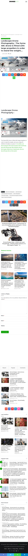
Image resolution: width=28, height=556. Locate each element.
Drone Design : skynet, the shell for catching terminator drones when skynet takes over (17, 495)
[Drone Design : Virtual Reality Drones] (5, 402)
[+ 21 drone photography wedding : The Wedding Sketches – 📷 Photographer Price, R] (5, 380)
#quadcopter (16, 149)
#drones (22, 149)
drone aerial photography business (16, 195)
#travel (20, 147)
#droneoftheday (22, 145)
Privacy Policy (15, 548)
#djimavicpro (10, 149)
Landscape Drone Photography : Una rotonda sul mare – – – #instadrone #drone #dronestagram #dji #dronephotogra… (20, 284)
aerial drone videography (10, 191)
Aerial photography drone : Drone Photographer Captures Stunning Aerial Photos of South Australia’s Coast (7, 284)
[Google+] (6, 408)
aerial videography (16, 193)
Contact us (21, 548)
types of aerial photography (6, 197)
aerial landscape (18, 191)
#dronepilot (14, 151)
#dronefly (3, 147)
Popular (13, 367)
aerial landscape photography (7, 193)
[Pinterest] (12, 408)
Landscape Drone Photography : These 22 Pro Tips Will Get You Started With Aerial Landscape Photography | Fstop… (21, 265)
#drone (9, 151)
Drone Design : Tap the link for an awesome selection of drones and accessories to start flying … (18, 464)
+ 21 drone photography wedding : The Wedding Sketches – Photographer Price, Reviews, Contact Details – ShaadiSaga (18, 381)
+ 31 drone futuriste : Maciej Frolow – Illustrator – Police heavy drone (17, 389)
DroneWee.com (20, 144)
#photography (15, 147)
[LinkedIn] (15, 408)
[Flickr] (18, 408)
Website (3, 325)
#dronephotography (13, 145)
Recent (4, 367)
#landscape (8, 147)
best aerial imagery (5, 195)
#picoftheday (4, 151)
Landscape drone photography (5, 38)
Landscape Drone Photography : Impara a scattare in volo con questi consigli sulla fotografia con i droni (7, 265)
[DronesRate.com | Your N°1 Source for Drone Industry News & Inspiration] (14, 2)
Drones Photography (9, 34)
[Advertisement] (14, 18)
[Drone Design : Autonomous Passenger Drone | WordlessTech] (5, 373)
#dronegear (4, 149)
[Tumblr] (21, 408)
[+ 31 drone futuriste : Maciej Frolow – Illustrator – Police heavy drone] (5, 389)
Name (2, 315)
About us (10, 548)
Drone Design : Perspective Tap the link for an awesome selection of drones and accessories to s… (18, 488)
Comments (22, 367)
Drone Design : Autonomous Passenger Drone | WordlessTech (17, 373)
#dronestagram (4, 145)
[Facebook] (9, 408)
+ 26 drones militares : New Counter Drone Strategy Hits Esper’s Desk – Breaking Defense (18, 395)
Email (2, 320)
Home (3, 34)
